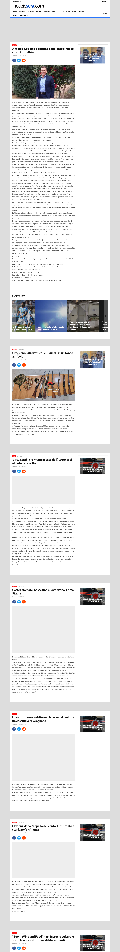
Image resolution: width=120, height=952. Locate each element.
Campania (21, 11)
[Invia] (24, 60)
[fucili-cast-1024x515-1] (43, 385)
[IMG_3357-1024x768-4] (43, 629)
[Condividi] (14, 60)
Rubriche (81, 11)
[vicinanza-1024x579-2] (43, 860)
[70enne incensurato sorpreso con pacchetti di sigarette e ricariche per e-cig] (93, 55)
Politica (61, 11)
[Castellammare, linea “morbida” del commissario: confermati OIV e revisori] (42, 316)
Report (38, 11)
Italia (53, 11)
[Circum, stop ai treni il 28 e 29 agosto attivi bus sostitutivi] (74, 316)
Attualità (31, 11)
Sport (68, 11)
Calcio (74, 11)
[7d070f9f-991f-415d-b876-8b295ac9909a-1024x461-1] (43, 490)
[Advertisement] (60, 29)
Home (15, 11)
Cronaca (47, 11)
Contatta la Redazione (20, 15)
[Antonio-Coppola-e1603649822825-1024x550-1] (43, 82)
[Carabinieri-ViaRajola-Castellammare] (43, 757)
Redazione (14, 55)
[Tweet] (19, 60)
